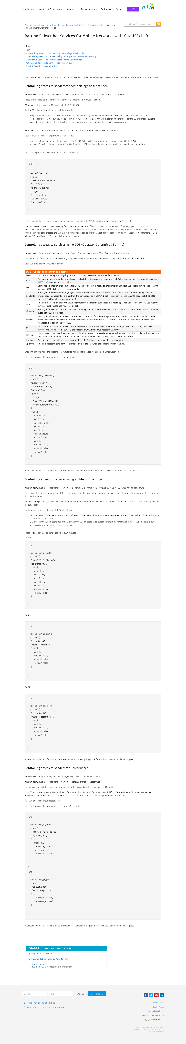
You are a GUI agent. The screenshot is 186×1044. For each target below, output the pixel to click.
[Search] (158, 24)
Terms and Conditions (155, 1011)
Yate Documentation (34, 25)
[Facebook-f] (146, 995)
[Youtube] (156, 995)
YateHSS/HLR (80, 25)
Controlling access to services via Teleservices (50, 63)
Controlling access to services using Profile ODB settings (55, 60)
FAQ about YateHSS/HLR (42, 954)
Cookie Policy (158, 1007)
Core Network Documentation (58, 25)
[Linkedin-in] (162, 995)
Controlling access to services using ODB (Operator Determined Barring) (62, 56)
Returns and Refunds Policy (153, 1015)
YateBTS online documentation (42, 66)
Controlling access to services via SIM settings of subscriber (56, 53)
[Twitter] (151, 995)
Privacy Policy (158, 1003)
